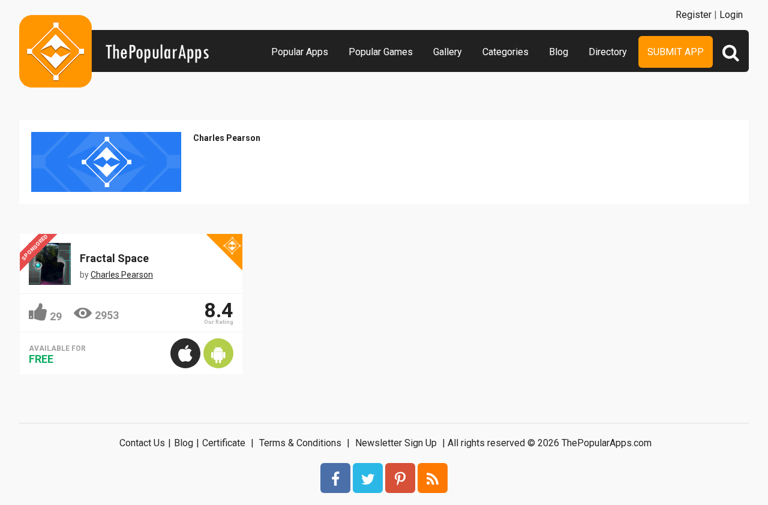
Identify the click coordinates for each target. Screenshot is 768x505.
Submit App (675, 52)
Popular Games (381, 52)
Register (694, 14)
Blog (558, 52)
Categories (505, 52)
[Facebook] (335, 478)
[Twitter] (368, 478)
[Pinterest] (400, 478)
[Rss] (433, 478)
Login (731, 14)
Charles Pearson (226, 138)
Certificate (223, 443)
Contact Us (142, 443)
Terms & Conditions (300, 443)
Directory (608, 52)
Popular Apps (299, 52)
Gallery (447, 52)
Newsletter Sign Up (396, 443)
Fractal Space (114, 258)
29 (56, 316)
